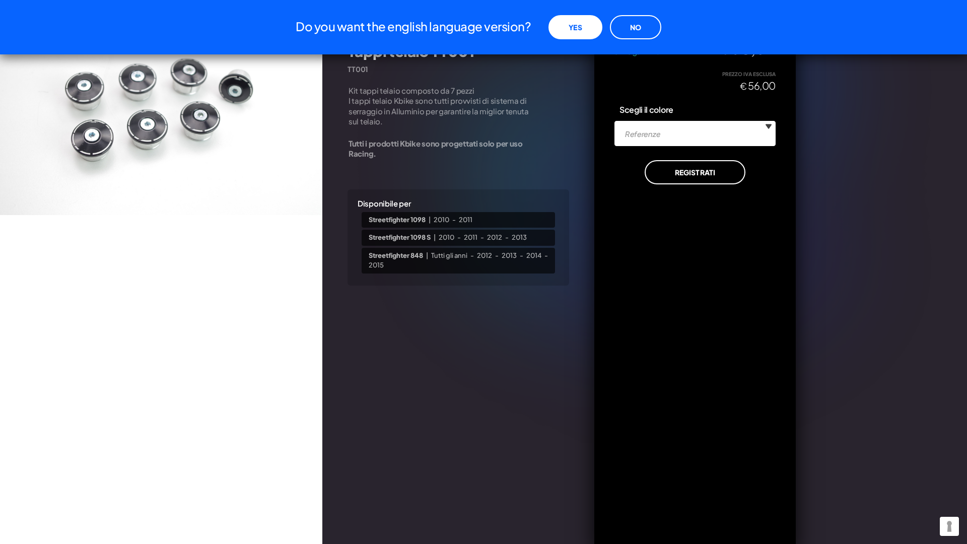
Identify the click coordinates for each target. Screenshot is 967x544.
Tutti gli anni (449, 255)
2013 (519, 237)
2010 (441, 220)
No (635, 27)
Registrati (695, 172)
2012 (494, 237)
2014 (533, 255)
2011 (465, 220)
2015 (376, 265)
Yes (575, 27)
